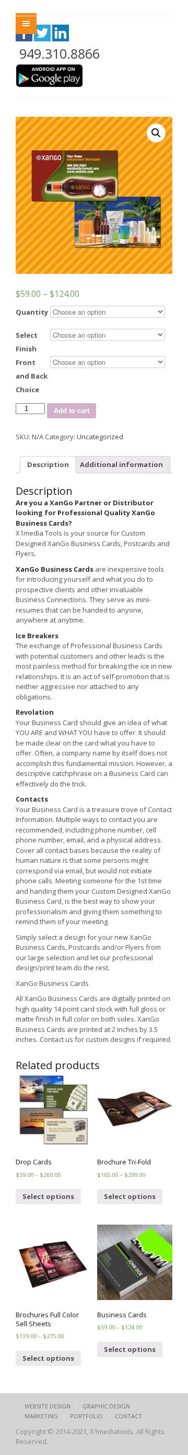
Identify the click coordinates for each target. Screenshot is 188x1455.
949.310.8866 (59, 53)
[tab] (48, 464)
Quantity (32, 312)
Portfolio (86, 1416)
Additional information (121, 464)
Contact (128, 1416)
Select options (48, 1196)
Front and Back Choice (32, 376)
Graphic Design (106, 1406)
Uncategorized (100, 436)
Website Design (47, 1406)
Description (48, 464)
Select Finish (27, 341)
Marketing (41, 1416)
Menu (26, 23)
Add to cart (71, 411)
